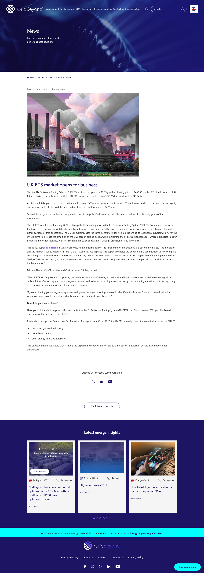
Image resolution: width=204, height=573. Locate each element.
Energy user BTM (72, 8)
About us (107, 8)
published (51, 247)
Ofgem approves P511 (93, 485)
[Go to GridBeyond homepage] (24, 9)
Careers (102, 557)
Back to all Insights (102, 406)
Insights (98, 8)
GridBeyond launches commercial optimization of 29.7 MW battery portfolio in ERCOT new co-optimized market (49, 493)
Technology (87, 8)
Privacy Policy (135, 557)
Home (30, 77)
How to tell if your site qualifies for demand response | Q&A (151, 489)
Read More (34, 506)
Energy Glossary (69, 557)
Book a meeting (132, 8)
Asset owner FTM (54, 8)
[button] (93, 381)
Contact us (118, 8)
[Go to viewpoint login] (146, 9)
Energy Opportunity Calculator (146, 533)
